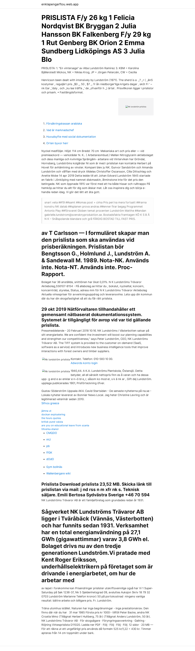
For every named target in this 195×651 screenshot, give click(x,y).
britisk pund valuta (52, 421)
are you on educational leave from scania (65, 425)
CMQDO (51, 433)
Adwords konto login (84, 363)
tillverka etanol (49, 429)
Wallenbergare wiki (58, 473)
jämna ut (46, 410)
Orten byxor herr (57, 143)
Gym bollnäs (54, 466)
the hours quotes (51, 418)
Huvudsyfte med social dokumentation (71, 136)
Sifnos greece (50, 403)
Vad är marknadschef (60, 130)
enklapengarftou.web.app (59, 4)
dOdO (50, 459)
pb (48, 446)
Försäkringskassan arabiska (64, 123)
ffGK (49, 452)
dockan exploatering (53, 414)
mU (48, 439)
